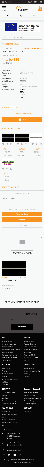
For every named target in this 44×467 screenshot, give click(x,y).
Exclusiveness (6, 360)
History (4, 395)
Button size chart (30, 368)
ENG (35, 2)
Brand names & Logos (9, 355)
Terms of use (17, 462)
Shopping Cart (29, 341)
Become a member (8, 420)
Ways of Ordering (30, 344)
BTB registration (7, 341)
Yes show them (22, 214)
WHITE (22, 89)
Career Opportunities (9, 403)
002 (21, 81)
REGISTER (22, 327)
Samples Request (30, 403)
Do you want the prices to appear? (22, 209)
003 (24, 81)
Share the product (22, 194)
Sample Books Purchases (10, 379)
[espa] (22, 27)
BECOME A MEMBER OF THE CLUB (22, 302)
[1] (3, 2)
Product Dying (29, 401)
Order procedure (7, 347)
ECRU (22, 92)
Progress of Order (30, 355)
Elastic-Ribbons (9, 37)
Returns (26, 360)
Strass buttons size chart (32, 371)
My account (6, 368)
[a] (8, 15)
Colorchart (27, 376)
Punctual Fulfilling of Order (11, 349)
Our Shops (5, 398)
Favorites (5, 371)
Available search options (32, 398)
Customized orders (8, 352)
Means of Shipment (30, 347)
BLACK (22, 95)
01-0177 (7, 149)
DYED (22, 97)
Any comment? (22, 225)
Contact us (27, 411)
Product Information (31, 393)
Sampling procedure (9, 344)
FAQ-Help (5, 385)
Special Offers (6, 376)
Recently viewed (7, 374)
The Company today (9, 393)
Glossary (27, 374)
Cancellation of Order (31, 358)
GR (41, 2)
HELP (30, 2)
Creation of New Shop (9, 358)
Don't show (22, 220)
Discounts (27, 352)
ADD (24, 119)
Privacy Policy (26, 462)
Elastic (19, 37)
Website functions (30, 395)
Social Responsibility (9, 401)
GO (22, 242)
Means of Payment (30, 349)
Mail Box (5, 382)
